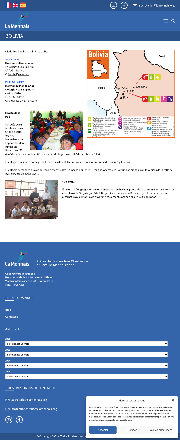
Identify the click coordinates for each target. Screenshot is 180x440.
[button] (173, 400)
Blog (8, 309)
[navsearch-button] (173, 21)
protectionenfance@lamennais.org (34, 409)
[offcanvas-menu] (165, 20)
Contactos (11, 316)
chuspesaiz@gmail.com (22, 100)
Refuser (132, 429)
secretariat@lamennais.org (157, 5)
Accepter (103, 429)
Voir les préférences (161, 429)
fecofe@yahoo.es (18, 74)
